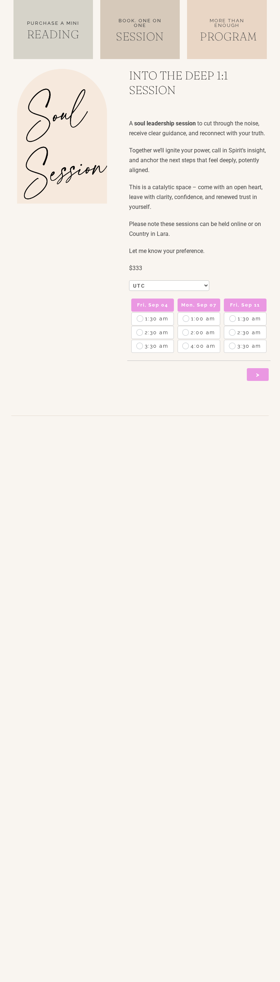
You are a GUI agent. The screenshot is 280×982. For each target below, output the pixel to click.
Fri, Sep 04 (152, 305)
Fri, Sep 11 (245, 305)
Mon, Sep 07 (199, 305)
